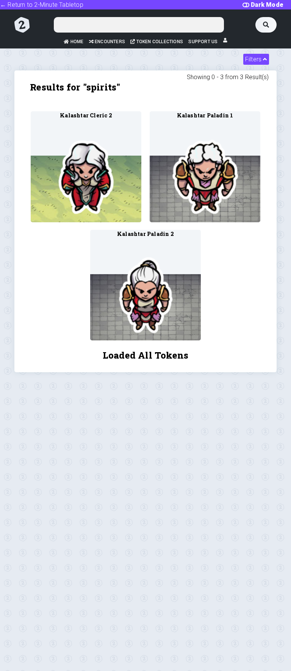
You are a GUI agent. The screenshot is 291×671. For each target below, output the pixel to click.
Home (76, 41)
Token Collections (159, 41)
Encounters (109, 41)
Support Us (202, 41)
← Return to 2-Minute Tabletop (41, 4)
